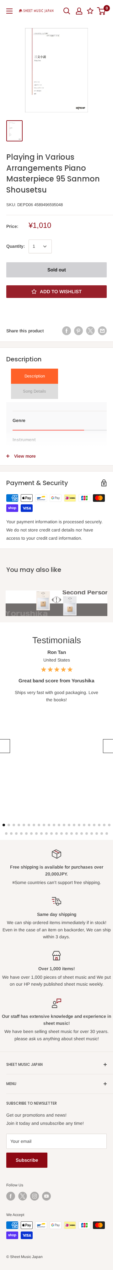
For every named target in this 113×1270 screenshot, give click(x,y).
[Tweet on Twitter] (90, 330)
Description (34, 376)
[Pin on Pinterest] (78, 330)
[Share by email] (102, 330)
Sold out (56, 269)
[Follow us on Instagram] (34, 1196)
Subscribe (27, 1160)
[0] (101, 11)
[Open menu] (9, 11)
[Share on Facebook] (66, 330)
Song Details (34, 391)
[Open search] (66, 11)
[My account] (79, 11)
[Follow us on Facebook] (10, 1196)
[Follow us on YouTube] (46, 1196)
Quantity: (15, 246)
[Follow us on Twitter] (22, 1196)
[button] (4, 746)
